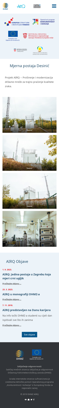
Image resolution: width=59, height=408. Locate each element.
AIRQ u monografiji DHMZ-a (21, 294)
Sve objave (29, 334)
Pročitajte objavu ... (11, 283)
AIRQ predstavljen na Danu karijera (26, 310)
